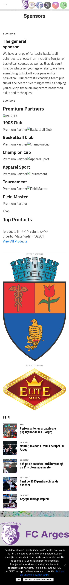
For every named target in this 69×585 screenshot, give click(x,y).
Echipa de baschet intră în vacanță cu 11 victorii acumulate (42, 465)
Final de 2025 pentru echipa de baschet (39, 483)
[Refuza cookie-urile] (64, 565)
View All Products (15, 241)
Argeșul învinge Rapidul (35, 499)
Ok (18, 579)
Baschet (25, 442)
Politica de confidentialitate (38, 579)
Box (22, 424)
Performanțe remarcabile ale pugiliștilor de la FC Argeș (38, 430)
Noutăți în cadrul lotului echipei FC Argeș (42, 447)
